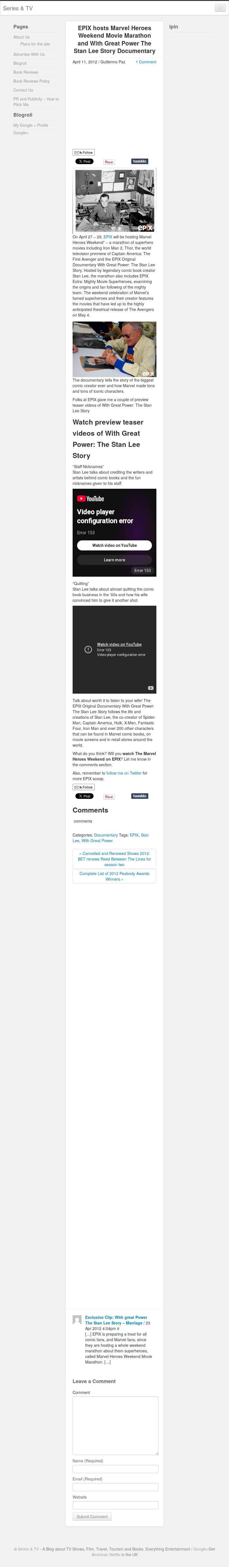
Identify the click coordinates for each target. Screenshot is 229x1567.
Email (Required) (87, 1479)
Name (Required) (88, 1460)
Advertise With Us (29, 54)
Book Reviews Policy (31, 81)
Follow (87, 152)
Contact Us (23, 90)
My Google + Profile (30, 125)
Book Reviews (25, 72)
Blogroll (20, 63)
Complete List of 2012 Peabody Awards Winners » (114, 876)
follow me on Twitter (124, 773)
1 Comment (146, 61)
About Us (21, 37)
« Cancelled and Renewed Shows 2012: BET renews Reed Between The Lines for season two (114, 858)
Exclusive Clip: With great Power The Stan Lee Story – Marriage (116, 1320)
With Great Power (97, 840)
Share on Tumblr (139, 161)
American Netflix (106, 1554)
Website (80, 1497)
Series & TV (18, 8)
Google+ (20, 132)
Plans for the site (35, 44)
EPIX (108, 236)
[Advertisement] (119, 109)
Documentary (106, 835)
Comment (81, 1392)
